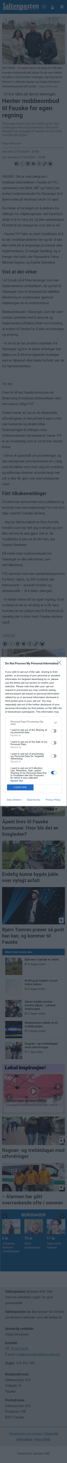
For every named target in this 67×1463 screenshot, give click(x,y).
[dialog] (33, 731)
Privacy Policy (53, 799)
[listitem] (33, 722)
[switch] (54, 731)
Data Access (33, 799)
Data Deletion (14, 799)
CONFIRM (20, 787)
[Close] (60, 663)
